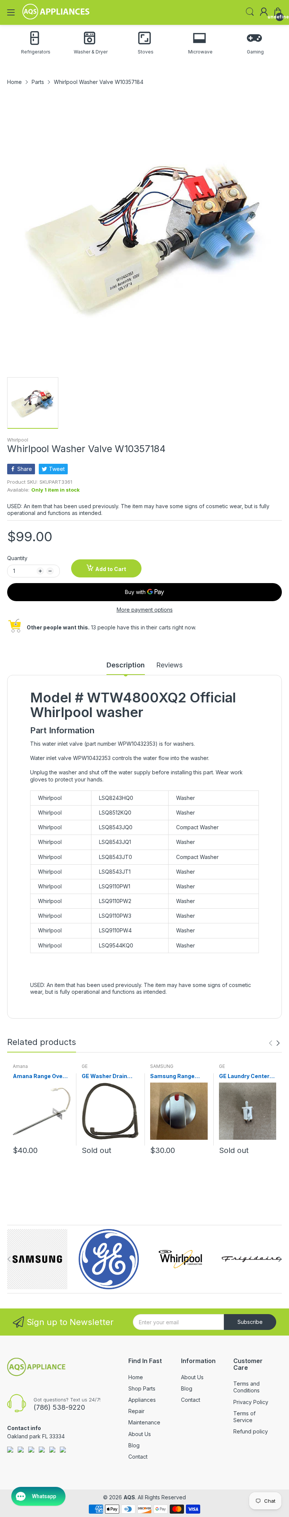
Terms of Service (244, 1416)
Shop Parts (141, 1388)
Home (135, 1377)
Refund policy (250, 1431)
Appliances (142, 1400)
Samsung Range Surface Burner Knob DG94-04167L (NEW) (178, 1076)
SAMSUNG (161, 1066)
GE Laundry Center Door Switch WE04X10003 (244, 1076)
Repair (136, 1411)
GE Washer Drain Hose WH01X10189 (107, 1076)
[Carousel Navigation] (274, 1043)
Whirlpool (17, 440)
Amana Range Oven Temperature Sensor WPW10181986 (41, 1076)
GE (85, 1066)
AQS (129, 1497)
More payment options (145, 609)
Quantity (17, 558)
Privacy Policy (250, 1402)
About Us (139, 1434)
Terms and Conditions (246, 1387)
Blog (134, 1445)
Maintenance (144, 1422)
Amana (20, 1066)
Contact (138, 1456)
